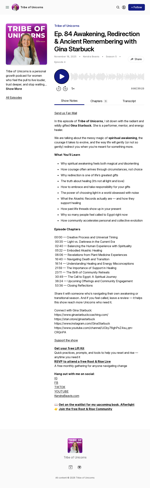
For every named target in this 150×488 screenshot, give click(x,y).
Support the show (66, 340)
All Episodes (14, 97)
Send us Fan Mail (65, 113)
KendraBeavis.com (66, 396)
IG (55, 378)
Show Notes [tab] (69, 100)
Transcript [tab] (129, 101)
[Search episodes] (118, 7)
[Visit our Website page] (70, 467)
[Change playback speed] (73, 88)
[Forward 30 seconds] (65, 88)
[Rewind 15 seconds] (58, 88)
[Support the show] (124, 7)
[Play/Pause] (61, 76)
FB (56, 382)
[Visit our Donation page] (79, 467)
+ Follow (136, 7)
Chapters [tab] (98, 101)
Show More (14, 89)
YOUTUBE (61, 391)
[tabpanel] (99, 263)
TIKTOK (59, 387)
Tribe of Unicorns (31, 7)
